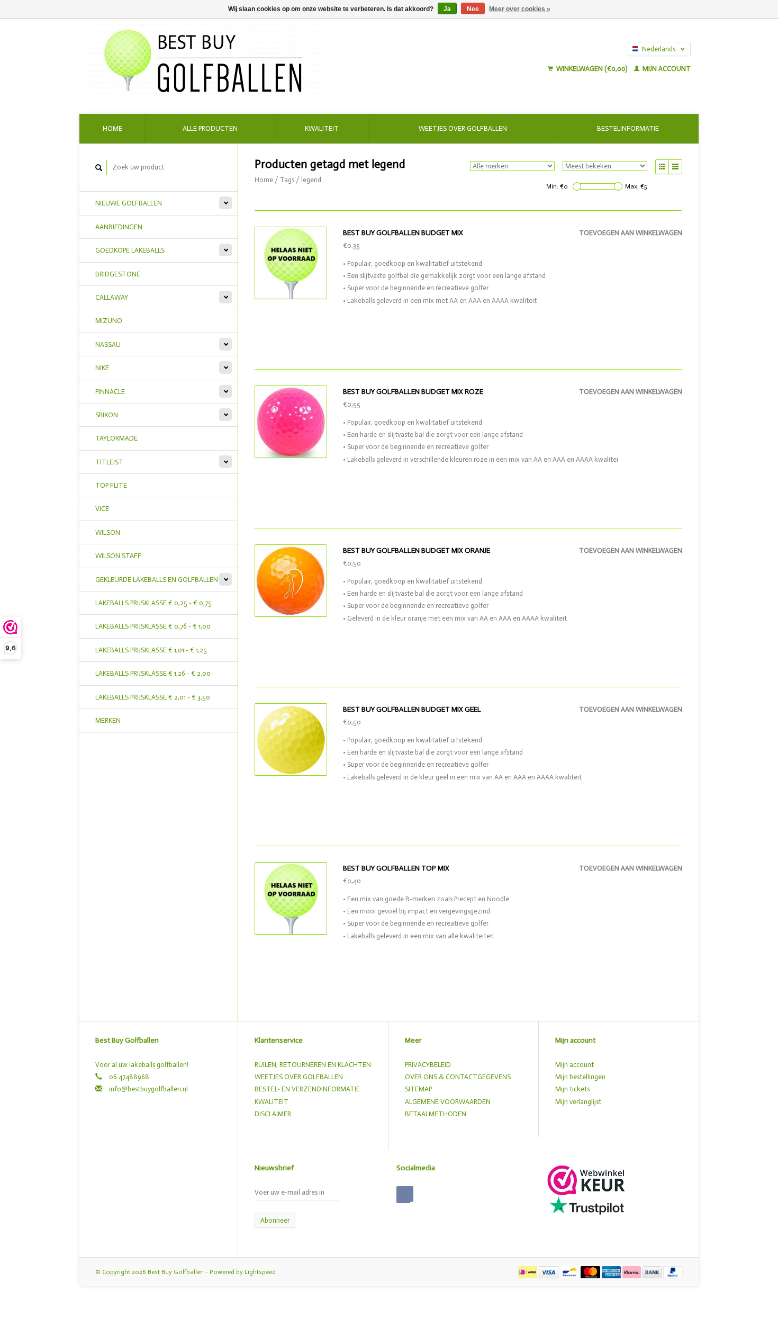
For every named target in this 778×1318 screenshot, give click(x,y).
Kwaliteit (322, 128)
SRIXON (106, 415)
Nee (473, 9)
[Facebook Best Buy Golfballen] (404, 1194)
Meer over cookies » (519, 9)
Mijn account (666, 69)
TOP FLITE (111, 485)
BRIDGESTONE (117, 274)
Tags (287, 180)
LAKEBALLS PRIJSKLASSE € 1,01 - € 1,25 (151, 650)
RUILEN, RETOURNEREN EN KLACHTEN (313, 1065)
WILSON (107, 532)
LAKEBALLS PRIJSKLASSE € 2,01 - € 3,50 (152, 697)
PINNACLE (110, 392)
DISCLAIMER (273, 1114)
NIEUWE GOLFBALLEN (128, 203)
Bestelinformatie (628, 128)
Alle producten (210, 128)
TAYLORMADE (116, 438)
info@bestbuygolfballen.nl (148, 1089)
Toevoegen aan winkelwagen (630, 233)
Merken (108, 720)
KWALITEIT (271, 1102)
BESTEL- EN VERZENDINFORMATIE (307, 1089)
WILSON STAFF (118, 556)
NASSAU (108, 344)
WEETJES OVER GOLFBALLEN (299, 1077)
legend (311, 180)
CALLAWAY (111, 297)
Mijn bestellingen (580, 1077)
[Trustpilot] (587, 1205)
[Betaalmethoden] (528, 1272)
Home (112, 128)
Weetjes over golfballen (463, 128)
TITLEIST (109, 462)
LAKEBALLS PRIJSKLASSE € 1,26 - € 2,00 (153, 673)
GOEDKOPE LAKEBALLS (130, 250)
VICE (102, 509)
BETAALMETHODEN (435, 1114)
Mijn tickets (572, 1089)
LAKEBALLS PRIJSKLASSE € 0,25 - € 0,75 (153, 603)
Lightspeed (260, 1272)
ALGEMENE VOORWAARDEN (448, 1102)
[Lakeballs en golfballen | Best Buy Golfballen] (276, 58)
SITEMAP (418, 1089)
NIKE (102, 368)
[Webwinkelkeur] (586, 1179)
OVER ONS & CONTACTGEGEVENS (458, 1077)
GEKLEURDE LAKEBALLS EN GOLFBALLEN (156, 580)
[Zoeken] (99, 167)
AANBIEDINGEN (118, 227)
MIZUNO (108, 321)
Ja (447, 9)
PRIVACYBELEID (428, 1065)
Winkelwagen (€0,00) (592, 69)
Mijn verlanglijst (578, 1102)
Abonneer (275, 1220)
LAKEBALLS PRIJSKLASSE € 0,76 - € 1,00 (153, 626)
